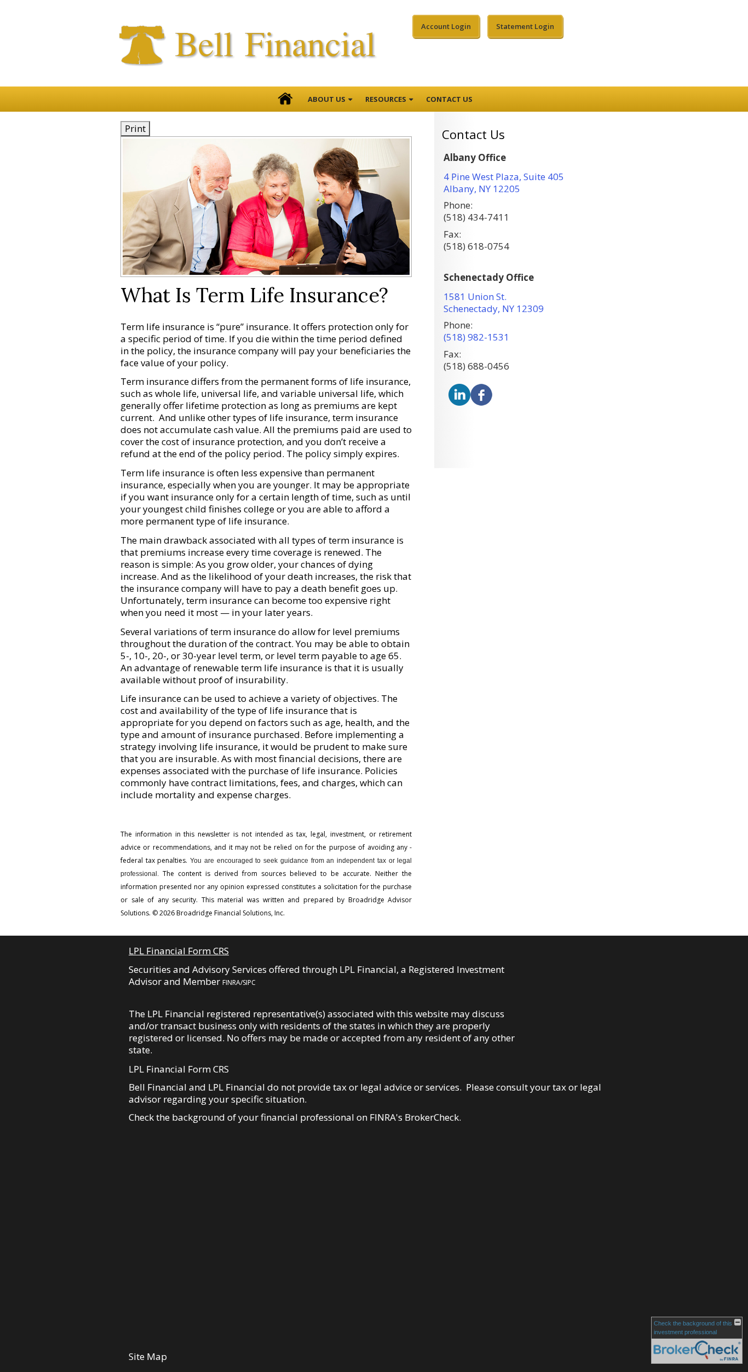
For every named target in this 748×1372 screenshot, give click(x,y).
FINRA (231, 982)
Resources (385, 99)
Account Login (446, 26)
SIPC (249, 982)
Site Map (148, 1356)
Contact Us (449, 99)
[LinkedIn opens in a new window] (459, 394)
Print (135, 128)
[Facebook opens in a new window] (481, 394)
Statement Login (525, 26)
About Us (327, 99)
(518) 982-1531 (476, 337)
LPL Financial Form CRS (179, 950)
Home (285, 99)
